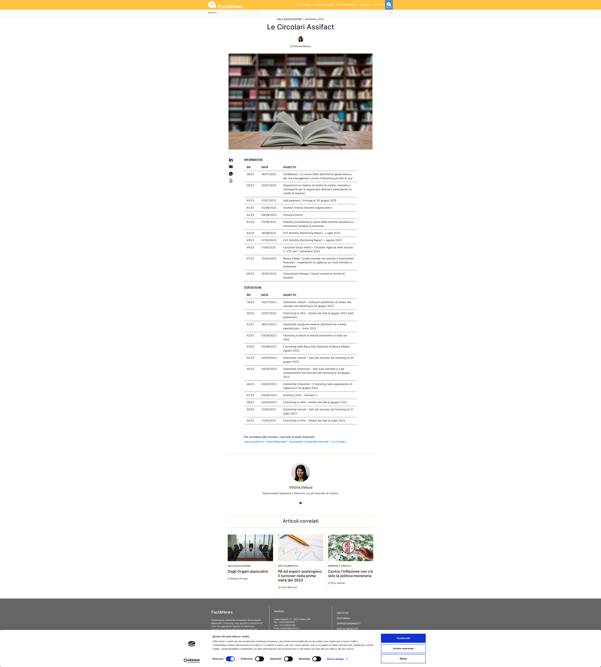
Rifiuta (403, 658)
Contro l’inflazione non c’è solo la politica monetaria (350, 573)
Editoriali (305, 4)
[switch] (259, 658)
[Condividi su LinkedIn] (231, 159)
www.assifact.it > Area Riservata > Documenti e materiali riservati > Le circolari (295, 441)
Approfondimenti (324, 4)
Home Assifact (389, 5)
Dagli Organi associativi (248, 571)
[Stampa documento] (231, 180)
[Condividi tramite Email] (231, 166)
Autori (378, 4)
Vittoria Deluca (300, 487)
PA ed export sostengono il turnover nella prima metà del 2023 (300, 575)
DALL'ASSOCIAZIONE (289, 19)
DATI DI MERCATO (288, 565)
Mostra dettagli (335, 659)
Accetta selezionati (403, 648)
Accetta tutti (403, 638)
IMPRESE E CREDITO (339, 565)
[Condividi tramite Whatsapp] (231, 173)
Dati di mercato (347, 4)
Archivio (343, 612)
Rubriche (365, 4)
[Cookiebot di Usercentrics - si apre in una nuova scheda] (191, 661)
